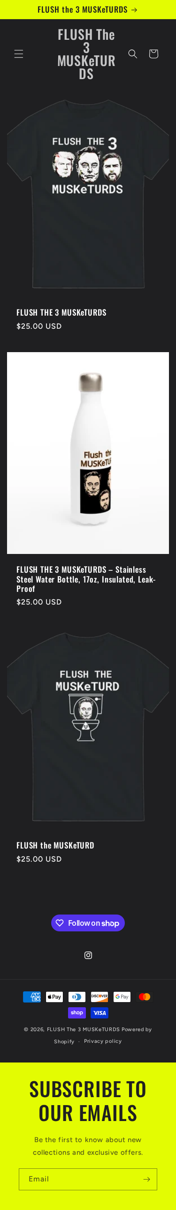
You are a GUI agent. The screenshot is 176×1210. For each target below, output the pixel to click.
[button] (18, 54)
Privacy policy (103, 1041)
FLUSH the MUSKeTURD (55, 845)
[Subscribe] (146, 1179)
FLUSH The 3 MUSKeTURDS (83, 1029)
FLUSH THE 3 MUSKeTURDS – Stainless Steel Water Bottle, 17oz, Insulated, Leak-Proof (86, 579)
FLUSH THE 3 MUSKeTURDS (61, 312)
